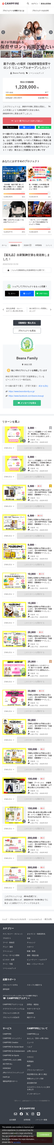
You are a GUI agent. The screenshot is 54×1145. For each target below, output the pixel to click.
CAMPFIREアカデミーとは (13, 1004)
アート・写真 (8, 964)
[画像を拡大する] (24, 440)
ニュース (30, 1042)
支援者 (27, 245)
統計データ (31, 1017)
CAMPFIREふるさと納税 (12, 1059)
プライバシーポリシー (35, 1070)
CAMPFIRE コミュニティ (12, 1038)
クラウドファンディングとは (13, 1008)
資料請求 (6, 989)
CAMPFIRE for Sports (11, 1055)
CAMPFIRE (7, 1034)
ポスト (11, 127)
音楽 (28, 938)
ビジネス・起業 (8, 959)
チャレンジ (31, 942)
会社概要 (12, 1119)
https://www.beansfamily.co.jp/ (22, 391)
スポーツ (30, 946)
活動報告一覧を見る (27, 322)
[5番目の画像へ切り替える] (48, 54)
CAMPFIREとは (33, 1034)
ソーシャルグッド (36, 73)
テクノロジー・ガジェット (13, 933)
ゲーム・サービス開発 (11, 955)
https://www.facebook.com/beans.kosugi (26, 395)
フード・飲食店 (8, 942)
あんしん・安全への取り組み (38, 1038)
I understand (44, 1134)
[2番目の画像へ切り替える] (16, 54)
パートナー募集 (41, 1119)
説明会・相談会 (33, 1004)
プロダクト (7, 938)
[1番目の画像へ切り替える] (6, 54)
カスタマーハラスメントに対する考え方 (38, 1088)
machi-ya (6, 1077)
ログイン (34, 3)
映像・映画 (31, 951)
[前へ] (3, 32)
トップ (4, 919)
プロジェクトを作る (10, 985)
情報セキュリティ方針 (35, 1078)
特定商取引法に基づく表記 (37, 1074)
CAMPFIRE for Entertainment (14, 1051)
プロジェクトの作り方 (11, 1013)
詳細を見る (8, 448)
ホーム (4, 245)
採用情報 (27, 1119)
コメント (49, 245)
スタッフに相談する (34, 985)
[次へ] (51, 32)
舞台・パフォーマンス (35, 964)
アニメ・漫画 (8, 946)
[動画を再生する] (27, 32)
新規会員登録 (46, 3)
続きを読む (43, 385)
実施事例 (30, 1013)
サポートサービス (33, 1008)
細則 (28, 1065)
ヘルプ (29, 1046)
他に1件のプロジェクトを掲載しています (29, 370)
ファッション (8, 951)
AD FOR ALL (7, 1064)
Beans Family (19, 73)
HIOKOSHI (7, 1068)
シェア (28, 127)
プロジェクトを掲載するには (13, 10)
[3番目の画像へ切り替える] (27, 54)
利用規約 (30, 1061)
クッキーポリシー (33, 1093)
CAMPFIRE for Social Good (13, 1046)
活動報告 (15, 245)
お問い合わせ (32, 1051)
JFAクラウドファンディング (13, 1072)
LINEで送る (45, 127)
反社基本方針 (32, 1083)
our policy (16, 1142)
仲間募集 (38, 245)
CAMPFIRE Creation (10, 1042)
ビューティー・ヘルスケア (37, 959)
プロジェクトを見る (27, 330)
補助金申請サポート (10, 1081)
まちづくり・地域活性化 (36, 933)
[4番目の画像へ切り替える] (38, 54)
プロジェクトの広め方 (11, 1017)
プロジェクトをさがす (18, 919)
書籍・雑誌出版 (33, 955)
